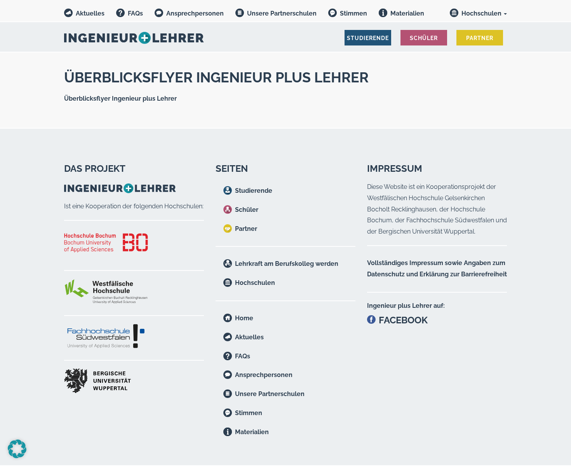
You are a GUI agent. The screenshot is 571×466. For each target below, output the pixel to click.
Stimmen (353, 13)
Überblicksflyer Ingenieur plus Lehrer (120, 98)
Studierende (253, 190)
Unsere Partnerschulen (282, 13)
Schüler (246, 209)
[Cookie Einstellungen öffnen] (17, 456)
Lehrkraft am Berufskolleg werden (286, 263)
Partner (246, 228)
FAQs (135, 13)
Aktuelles (90, 13)
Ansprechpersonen (195, 13)
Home (244, 318)
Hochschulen (482, 13)
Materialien (407, 13)
